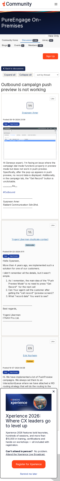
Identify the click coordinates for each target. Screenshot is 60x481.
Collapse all (25, 74)
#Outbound (9, 192)
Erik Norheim (30, 355)
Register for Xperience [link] (29, 464)
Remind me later (28, 473)
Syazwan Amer (30, 112)
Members (35, 45)
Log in (47, 4)
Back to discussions (14, 68)
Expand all (9, 74)
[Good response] (9, 186)
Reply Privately (14, 124)
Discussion (29, 40)
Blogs (5, 45)
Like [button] (52, 99)
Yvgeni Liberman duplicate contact (30, 239)
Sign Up (50, 56)
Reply (6, 124)
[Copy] (6, 186)
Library (47, 40)
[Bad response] (11, 186)
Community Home (10, 40)
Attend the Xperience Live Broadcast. (25, 454)
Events (19, 45)
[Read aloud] (4, 186)
